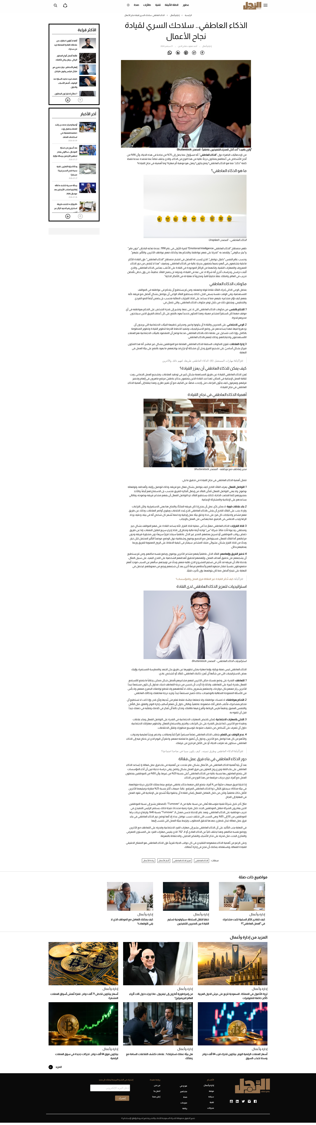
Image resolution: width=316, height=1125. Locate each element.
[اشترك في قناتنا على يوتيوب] (231, 1101)
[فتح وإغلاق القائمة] (265, 5)
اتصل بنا (157, 1091)
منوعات (183, 1103)
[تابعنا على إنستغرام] (249, 1101)
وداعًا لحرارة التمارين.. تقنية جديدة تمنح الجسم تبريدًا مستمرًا (67, 170)
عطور (186, 4)
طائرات (147, 4)
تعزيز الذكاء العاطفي (182, 860)
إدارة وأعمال (174, 15)
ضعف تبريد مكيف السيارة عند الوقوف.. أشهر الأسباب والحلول (65, 83)
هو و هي (183, 1086)
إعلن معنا (156, 1097)
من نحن (157, 1085)
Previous (80, 100)
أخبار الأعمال (163, 860)
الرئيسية (188, 15)
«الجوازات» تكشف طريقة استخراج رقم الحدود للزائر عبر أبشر (65, 208)
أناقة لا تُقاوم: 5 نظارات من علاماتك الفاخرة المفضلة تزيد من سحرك (65, 45)
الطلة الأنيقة (171, 4)
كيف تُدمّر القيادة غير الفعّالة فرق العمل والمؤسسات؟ (204, 579)
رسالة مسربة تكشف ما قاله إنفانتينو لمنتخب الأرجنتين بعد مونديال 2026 (65, 189)
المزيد (58, 1066)
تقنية (158, 4)
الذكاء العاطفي (201, 860)
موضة (211, 1091)
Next (67, 100)
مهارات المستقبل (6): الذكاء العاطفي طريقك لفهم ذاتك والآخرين (197, 360)
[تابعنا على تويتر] (243, 1101)
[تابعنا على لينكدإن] (237, 1101)
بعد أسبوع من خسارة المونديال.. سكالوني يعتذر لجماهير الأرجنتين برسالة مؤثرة (65, 152)
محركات (210, 1108)
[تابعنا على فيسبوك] (255, 1101)
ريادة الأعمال (148, 860)
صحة (136, 4)
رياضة (184, 1108)
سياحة (211, 1097)
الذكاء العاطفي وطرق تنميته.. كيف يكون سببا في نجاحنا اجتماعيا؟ (197, 751)
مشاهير (183, 1091)
